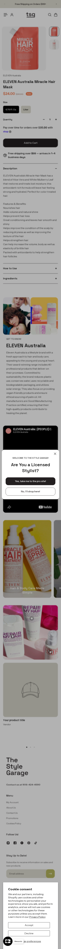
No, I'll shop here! (30, 491)
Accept (29, 925)
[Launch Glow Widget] (8, 941)
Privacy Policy (37, 916)
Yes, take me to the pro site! (30, 481)
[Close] (55, 454)
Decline (28, 933)
